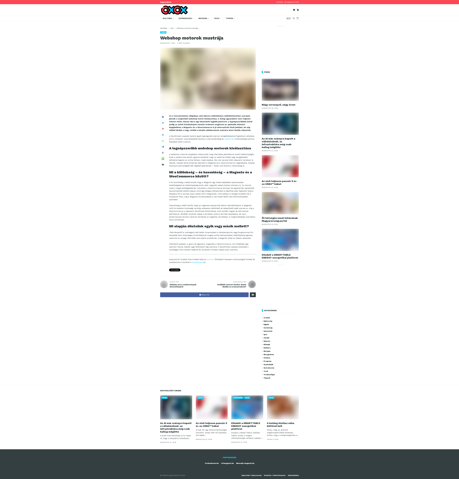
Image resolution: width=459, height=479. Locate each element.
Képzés (267, 341)
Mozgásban (269, 354)
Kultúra (267, 348)
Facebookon (197, 262)
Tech (172, 28)
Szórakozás (269, 368)
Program (267, 361)
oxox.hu (210, 259)
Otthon (267, 358)
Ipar (265, 334)
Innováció (268, 331)
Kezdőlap (163, 28)
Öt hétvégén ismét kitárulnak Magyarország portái (280, 219)
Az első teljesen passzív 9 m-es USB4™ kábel (279, 182)
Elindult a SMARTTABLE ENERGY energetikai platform (280, 256)
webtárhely (229, 139)
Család (267, 318)
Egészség (268, 321)
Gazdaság (268, 328)
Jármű (266, 338)
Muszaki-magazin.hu (245, 463)
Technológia (269, 374)
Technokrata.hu (212, 463)
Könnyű (267, 344)
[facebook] (294, 10)
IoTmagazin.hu (227, 463)
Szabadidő (268, 364)
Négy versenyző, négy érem (278, 104)
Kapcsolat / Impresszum (251, 475)
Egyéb (266, 324)
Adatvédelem (293, 475)
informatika (175, 270)
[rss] (298, 10)
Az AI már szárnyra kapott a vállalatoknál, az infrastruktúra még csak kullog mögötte (278, 143)
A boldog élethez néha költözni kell (280, 424)
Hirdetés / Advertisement (274, 475)
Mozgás (267, 351)
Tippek (267, 378)
